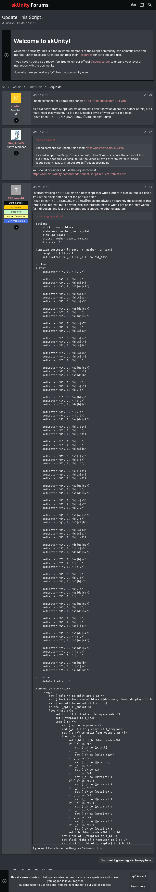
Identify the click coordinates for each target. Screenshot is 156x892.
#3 (150, 187)
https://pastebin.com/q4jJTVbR (105, 100)
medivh (10, 23)
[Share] (145, 95)
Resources (85, 54)
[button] (6, 5)
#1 (150, 95)
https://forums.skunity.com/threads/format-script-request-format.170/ (79, 174)
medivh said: (44, 140)
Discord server (100, 61)
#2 (150, 132)
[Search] (150, 5)
